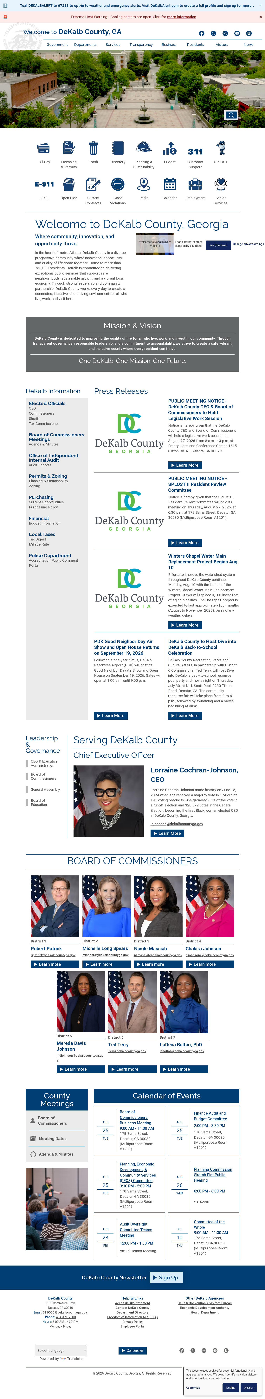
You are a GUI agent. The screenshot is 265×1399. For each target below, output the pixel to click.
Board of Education (39, 802)
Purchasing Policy (43, 507)
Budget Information (44, 523)
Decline (230, 1387)
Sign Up (168, 1277)
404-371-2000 (66, 1317)
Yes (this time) (218, 245)
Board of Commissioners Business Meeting (135, 1117)
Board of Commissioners (43, 776)
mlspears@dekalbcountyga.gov (105, 955)
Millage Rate (39, 544)
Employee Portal (133, 1326)
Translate (75, 1359)
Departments (85, 45)
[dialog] (222, 1381)
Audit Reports (40, 465)
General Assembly (45, 789)
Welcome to (72, 31)
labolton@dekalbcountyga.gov (182, 1051)
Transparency (141, 45)
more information (181, 17)
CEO (32, 408)
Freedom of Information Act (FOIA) (132, 1317)
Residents (195, 45)
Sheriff (34, 419)
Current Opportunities (46, 502)
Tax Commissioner (44, 424)
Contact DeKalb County (132, 1308)
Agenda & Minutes (44, 444)
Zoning (34, 486)
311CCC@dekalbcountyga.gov (65, 1312)
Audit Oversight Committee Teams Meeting (136, 1230)
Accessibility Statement (132, 1303)
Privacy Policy (132, 1322)
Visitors (222, 45)
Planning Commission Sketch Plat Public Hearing (213, 1175)
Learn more (50, 964)
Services (113, 45)
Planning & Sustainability (48, 481)
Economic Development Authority (204, 1308)
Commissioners (41, 413)
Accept (248, 1387)
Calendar (134, 1350)
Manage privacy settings (248, 244)
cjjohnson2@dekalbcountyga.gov (210, 955)
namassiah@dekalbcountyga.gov (158, 955)
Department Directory (132, 1312)
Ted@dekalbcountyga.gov (127, 1051)
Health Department (205, 1312)
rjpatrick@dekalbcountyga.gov (53, 955)
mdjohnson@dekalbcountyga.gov (80, 1058)
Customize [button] (193, 1387)
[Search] (231, 115)
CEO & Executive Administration (44, 763)
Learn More (187, 465)
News (249, 45)
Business (169, 45)
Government (57, 45)
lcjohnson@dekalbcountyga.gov (177, 824)
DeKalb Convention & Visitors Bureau (205, 1303)
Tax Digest (37, 539)
